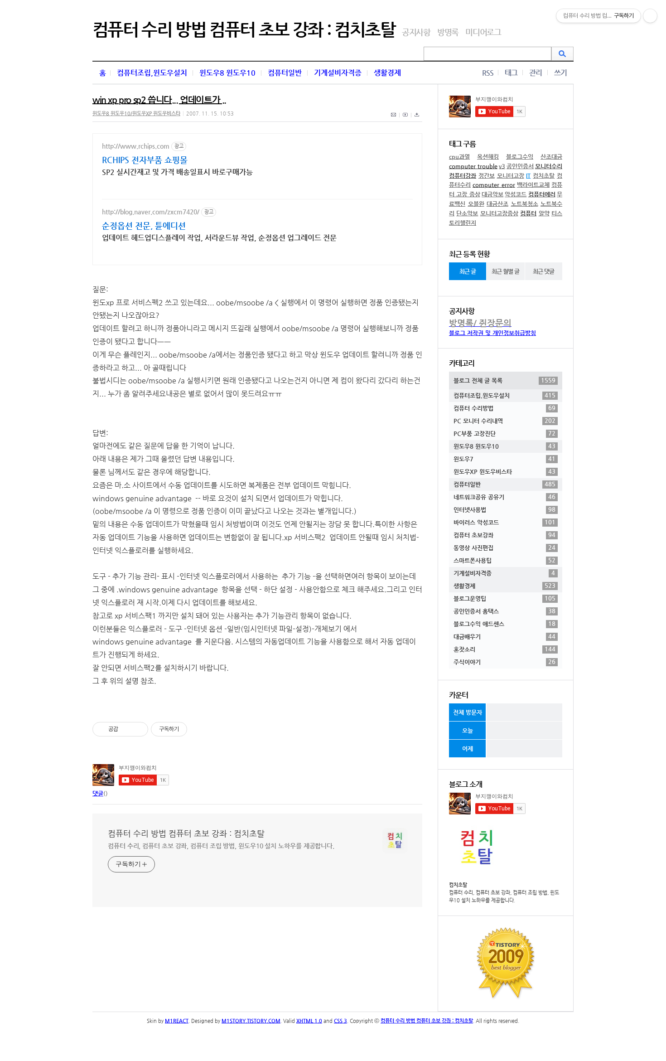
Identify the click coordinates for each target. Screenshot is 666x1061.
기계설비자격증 (338, 72)
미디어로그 (483, 32)
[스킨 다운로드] (416, 119)
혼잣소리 (504, 649)
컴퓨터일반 (285, 72)
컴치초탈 (544, 175)
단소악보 (467, 213)
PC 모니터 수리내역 (504, 420)
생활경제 (387, 72)
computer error (494, 184)
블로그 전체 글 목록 (504, 380)
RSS (487, 72)
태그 (511, 72)
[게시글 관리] (138, 729)
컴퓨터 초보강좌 (504, 534)
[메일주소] (394, 119)
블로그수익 (519, 156)
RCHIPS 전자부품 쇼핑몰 (145, 160)
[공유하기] (126, 729)
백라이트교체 (533, 184)
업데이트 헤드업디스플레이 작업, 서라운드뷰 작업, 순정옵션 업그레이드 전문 (219, 237)
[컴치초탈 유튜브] (405, 119)
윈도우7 (504, 458)
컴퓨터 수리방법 (504, 408)
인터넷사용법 (504, 509)
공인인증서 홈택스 (504, 611)
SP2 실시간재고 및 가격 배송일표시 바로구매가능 (177, 172)
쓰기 (560, 72)
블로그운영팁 (504, 598)
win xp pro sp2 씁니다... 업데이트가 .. (159, 100)
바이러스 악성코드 (504, 522)
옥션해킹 (488, 156)
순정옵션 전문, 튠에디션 (144, 225)
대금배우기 (504, 636)
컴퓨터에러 (541, 194)
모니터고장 (510, 175)
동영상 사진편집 (504, 547)
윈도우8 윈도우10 (227, 72)
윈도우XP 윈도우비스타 (504, 471)
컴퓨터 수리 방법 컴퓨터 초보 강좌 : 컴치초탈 (243, 29)
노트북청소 (524, 203)
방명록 (447, 32)
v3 (502, 166)
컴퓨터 (528, 213)
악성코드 (515, 194)
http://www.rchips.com (135, 146)
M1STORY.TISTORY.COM (251, 1021)
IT (528, 175)
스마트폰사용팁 (504, 560)
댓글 (97, 793)
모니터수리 (548, 166)
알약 (544, 213)
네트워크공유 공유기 (504, 496)
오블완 (476, 203)
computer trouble (473, 166)
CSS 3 (340, 1021)
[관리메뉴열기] (650, 16)
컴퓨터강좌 (462, 175)
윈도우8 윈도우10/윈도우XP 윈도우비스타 (136, 113)
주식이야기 (504, 661)
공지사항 (416, 32)
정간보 (486, 175)
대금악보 (492, 194)
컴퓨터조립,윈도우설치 (152, 72)
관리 (535, 72)
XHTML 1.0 (309, 1021)
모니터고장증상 (499, 213)
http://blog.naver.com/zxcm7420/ (150, 211)
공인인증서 (520, 166)
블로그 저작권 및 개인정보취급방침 (492, 332)
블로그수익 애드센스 (504, 623)
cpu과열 (459, 156)
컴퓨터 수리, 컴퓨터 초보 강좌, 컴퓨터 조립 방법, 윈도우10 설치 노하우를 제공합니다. (221, 845)
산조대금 (551, 156)
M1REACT (176, 1021)
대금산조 (497, 203)
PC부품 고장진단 (504, 433)
